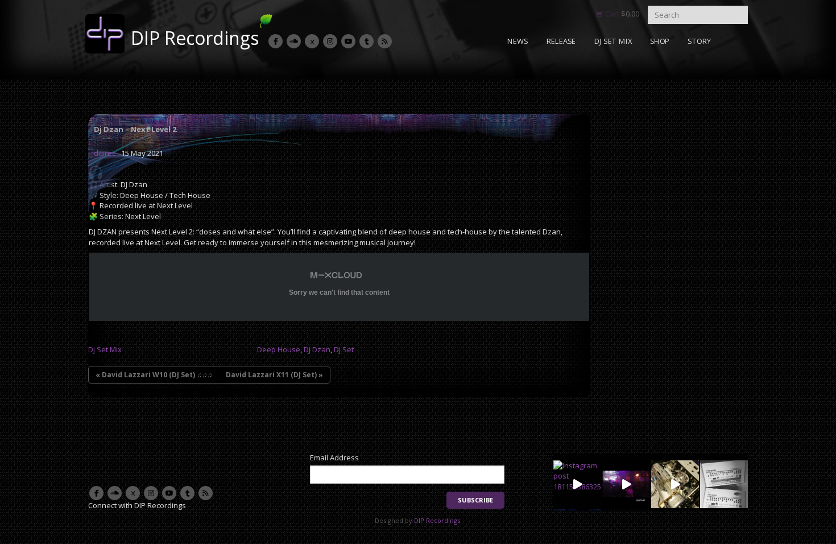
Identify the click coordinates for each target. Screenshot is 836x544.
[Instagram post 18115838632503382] (577, 484)
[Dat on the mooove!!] (675, 484)
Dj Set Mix (105, 349)
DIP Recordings (195, 38)
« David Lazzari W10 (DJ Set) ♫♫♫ (154, 375)
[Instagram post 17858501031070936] (626, 484)
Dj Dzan (317, 349)
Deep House (278, 349)
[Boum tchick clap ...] (724, 484)
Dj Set (344, 349)
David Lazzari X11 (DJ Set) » (274, 375)
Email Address (334, 457)
